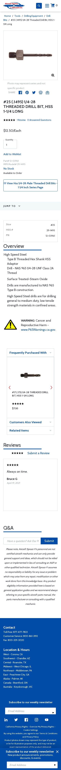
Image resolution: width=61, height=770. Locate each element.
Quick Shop (30, 409)
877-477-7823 (20, 631)
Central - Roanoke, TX (14, 662)
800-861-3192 (30, 636)
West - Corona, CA (13, 654)
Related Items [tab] (19, 430)
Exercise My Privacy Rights (42, 726)
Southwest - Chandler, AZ (16, 658)
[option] (30, 55)
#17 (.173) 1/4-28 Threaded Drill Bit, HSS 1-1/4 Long (30, 394)
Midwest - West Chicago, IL (17, 666)
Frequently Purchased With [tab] (28, 353)
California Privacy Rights (17, 726)
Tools (17, 15)
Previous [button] (10, 387)
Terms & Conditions (48, 733)
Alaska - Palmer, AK (13, 678)
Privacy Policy (32, 736)
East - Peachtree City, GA (16, 674)
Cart (57, 5)
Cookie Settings (30, 730)
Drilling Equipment (33, 15)
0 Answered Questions (39, 120)
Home (7, 15)
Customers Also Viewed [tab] (25, 422)
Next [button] (51, 387)
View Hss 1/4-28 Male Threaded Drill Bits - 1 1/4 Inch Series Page (31, 185)
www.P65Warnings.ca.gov (38, 329)
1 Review (21, 120)
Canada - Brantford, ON (15, 682)
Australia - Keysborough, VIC (18, 686)
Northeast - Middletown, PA (17, 670)
